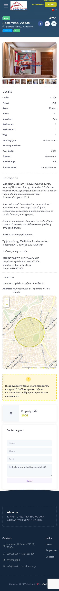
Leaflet (25, 367)
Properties (51, 550)
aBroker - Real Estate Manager (43, 367)
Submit (29, 480)
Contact (50, 556)
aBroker (45, 584)
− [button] (7, 305)
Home (49, 543)
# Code (51, 4)
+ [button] (7, 300)
